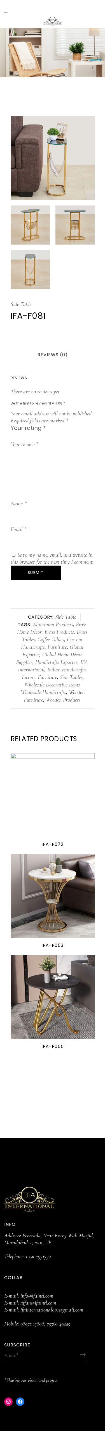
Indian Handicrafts (66, 669)
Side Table (21, 304)
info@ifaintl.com (36, 1296)
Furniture (57, 647)
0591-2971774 (38, 1256)
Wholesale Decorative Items (52, 684)
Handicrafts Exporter (56, 662)
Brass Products (59, 632)
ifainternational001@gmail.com (51, 1309)
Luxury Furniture (39, 677)
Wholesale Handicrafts (43, 692)
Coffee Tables (51, 639)
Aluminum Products (53, 624)
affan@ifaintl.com (38, 1303)
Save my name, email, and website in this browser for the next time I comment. (52, 558)
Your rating (28, 428)
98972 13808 (32, 1323)
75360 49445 (58, 1323)
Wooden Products (63, 700)
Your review (24, 444)
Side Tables (71, 677)
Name (19, 503)
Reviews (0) (53, 354)
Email (19, 529)
